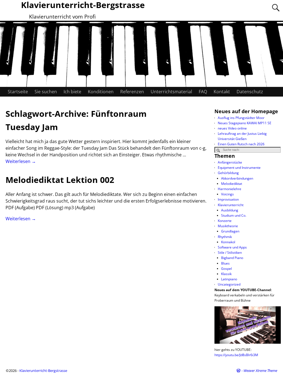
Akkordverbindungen (237, 178)
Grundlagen (230, 231)
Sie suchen (46, 92)
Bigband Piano (232, 257)
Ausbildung (229, 210)
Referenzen (132, 92)
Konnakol (228, 242)
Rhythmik (225, 236)
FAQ (203, 92)
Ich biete (72, 92)
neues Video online (232, 128)
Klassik (226, 273)
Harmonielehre (229, 189)
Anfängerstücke (230, 162)
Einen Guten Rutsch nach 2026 (241, 144)
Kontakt (222, 92)
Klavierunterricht (230, 205)
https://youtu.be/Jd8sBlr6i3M (236, 355)
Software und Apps (232, 247)
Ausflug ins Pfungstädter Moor (241, 117)
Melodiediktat (231, 183)
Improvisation (228, 199)
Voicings (227, 194)
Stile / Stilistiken (230, 252)
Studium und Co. (233, 215)
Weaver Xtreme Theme (260, 370)
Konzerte (225, 220)
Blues (225, 263)
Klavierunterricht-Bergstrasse (43, 370)
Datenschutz (250, 92)
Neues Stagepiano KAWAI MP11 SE (244, 123)
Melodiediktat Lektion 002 (60, 179)
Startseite (18, 92)
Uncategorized (229, 284)
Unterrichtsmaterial (171, 92)
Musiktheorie (228, 226)
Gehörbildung (228, 172)
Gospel (226, 268)
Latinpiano (229, 279)
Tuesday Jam (32, 127)
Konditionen (101, 92)
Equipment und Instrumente (239, 167)
